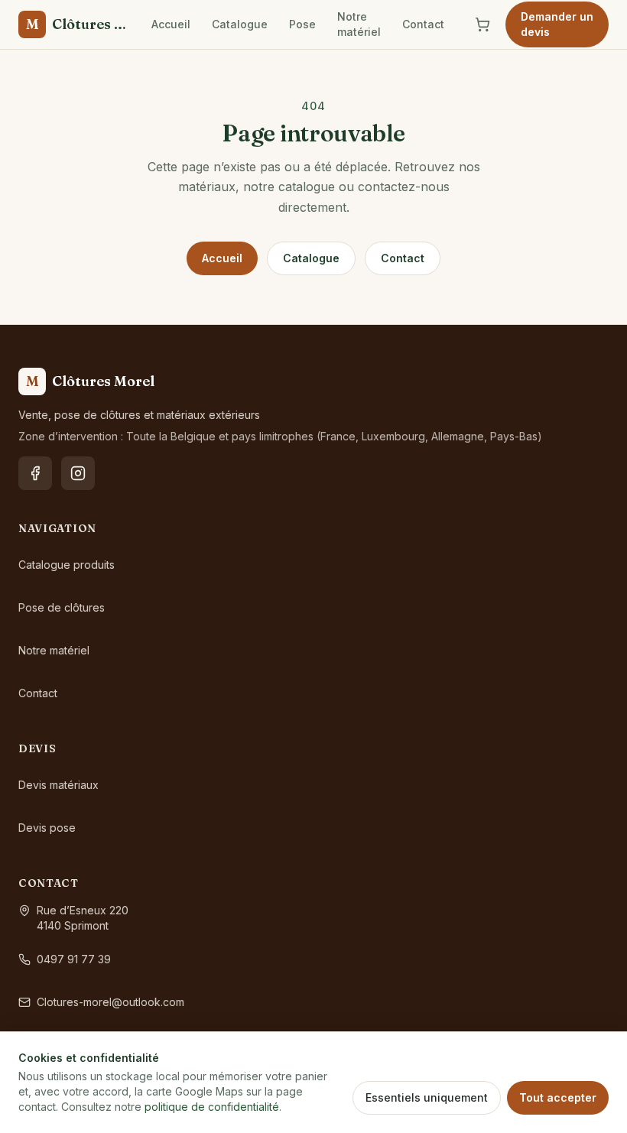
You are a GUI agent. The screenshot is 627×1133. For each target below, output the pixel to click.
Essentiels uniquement (426, 1097)
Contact (423, 24)
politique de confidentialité (212, 1106)
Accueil (170, 24)
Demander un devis (557, 24)
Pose (302, 24)
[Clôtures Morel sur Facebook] (35, 473)
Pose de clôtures (61, 607)
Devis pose (47, 827)
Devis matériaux (58, 784)
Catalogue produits (66, 564)
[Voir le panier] (482, 24)
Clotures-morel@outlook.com (110, 1001)
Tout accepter (557, 1097)
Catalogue (240, 24)
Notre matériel (359, 24)
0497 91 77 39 (74, 959)
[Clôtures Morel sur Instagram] (78, 473)
